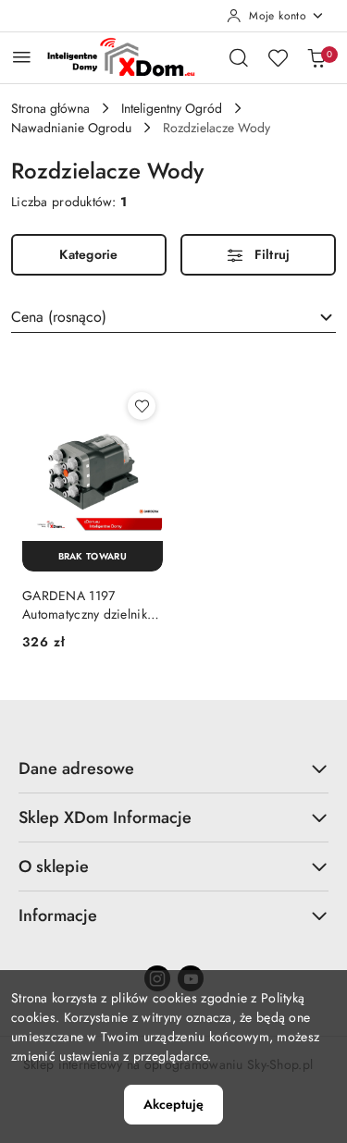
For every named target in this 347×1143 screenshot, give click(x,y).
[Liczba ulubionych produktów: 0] (277, 57)
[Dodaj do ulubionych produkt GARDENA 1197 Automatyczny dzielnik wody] (141, 406)
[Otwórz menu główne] (21, 57)
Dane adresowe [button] (76, 768)
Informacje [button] (58, 915)
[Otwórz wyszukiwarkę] (239, 57)
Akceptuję (173, 1104)
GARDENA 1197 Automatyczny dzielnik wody (84, 604)
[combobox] (173, 317)
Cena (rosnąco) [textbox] (58, 316)
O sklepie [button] (54, 866)
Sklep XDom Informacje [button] (105, 817)
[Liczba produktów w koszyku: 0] (316, 57)
